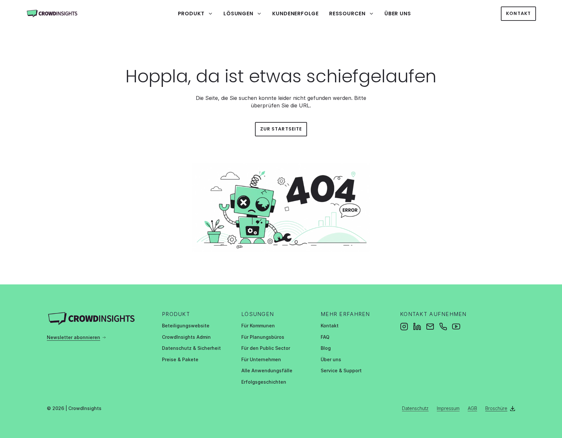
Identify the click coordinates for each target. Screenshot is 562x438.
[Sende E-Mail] (430, 326)
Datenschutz (415, 408)
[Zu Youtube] (456, 326)
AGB (472, 408)
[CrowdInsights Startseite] (57, 13)
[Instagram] (404, 326)
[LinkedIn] (417, 326)
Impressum (448, 408)
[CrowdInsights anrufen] (443, 326)
